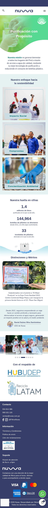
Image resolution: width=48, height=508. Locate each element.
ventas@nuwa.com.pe (11, 416)
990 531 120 (7, 412)
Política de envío (8, 434)
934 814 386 (7, 409)
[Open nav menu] (44, 10)
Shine (36, 502)
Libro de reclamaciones (11, 438)
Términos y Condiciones (11, 431)
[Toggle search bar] (3, 10)
